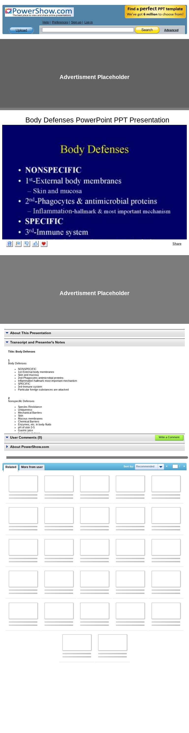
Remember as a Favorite (44, 244)
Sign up (76, 22)
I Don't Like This (26, 244)
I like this (35, 244)
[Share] (169, 243)
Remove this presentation (9, 244)
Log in (88, 22)
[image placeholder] (23, 484)
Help (46, 22)
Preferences (60, 22)
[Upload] (21, 30)
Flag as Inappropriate (18, 244)
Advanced (171, 30)
